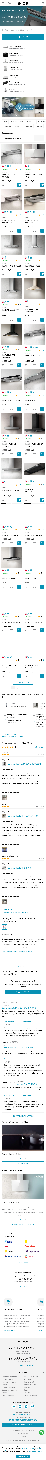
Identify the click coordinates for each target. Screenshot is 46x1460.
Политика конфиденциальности (23, 1430)
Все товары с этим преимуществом (17, 951)
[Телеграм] (32, 1406)
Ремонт (5, 1393)
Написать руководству (23, 1425)
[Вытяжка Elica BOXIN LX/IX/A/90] (11, 514)
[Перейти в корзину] (42, 3)
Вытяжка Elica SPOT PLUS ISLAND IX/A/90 (18, 1048)
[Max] (20, 1406)
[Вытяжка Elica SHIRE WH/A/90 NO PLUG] (34, 154)
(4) (21, 304)
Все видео (23, 1163)
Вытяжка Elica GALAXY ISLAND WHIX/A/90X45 (19, 1008)
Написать (23, 1287)
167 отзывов (39, 747)
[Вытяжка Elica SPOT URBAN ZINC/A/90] (11, 423)
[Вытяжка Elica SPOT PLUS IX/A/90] (11, 469)
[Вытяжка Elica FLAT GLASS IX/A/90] (11, 289)
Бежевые (30, 121)
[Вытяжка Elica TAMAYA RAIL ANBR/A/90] (11, 334)
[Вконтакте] (13, 1406)
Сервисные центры (9, 1390)
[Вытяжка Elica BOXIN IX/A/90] (34, 380)
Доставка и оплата (9, 1377)
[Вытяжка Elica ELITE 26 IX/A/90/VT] (11, 380)
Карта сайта (23, 1436)
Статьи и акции (8, 1395)
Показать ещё (23, 683)
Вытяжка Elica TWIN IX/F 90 (27, 1084)
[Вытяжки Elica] (23, 3)
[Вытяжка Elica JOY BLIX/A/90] (11, 558)
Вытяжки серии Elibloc (12, 126)
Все (5, 121)
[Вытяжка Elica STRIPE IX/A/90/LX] (34, 601)
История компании (31, 1377)
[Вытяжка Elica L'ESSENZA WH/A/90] (34, 558)
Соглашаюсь (23, 1456)
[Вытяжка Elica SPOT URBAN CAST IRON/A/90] (34, 423)
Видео (26, 1390)
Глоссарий (28, 1379)
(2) (21, 169)
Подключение (7, 1379)
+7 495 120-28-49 (23, 1348)
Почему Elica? (29, 1382)
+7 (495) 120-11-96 (23, 1279)
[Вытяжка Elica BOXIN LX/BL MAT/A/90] (34, 469)
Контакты (27, 1393)
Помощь (27, 1387)
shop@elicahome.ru (23, 1414)
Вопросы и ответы (31, 1385)
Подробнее (23, 1262)
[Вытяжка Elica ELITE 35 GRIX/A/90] (34, 514)
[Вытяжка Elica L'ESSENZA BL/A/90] (11, 601)
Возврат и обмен (8, 1387)
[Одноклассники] (26, 1406)
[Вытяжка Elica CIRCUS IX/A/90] (34, 245)
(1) (44, 169)
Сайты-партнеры (30, 1395)
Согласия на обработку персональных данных (29, 1452)
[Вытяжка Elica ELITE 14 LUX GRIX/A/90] (11, 154)
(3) (44, 215)
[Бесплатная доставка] (23, 107)
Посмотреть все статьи (23, 1224)
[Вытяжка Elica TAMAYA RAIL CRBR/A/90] (34, 289)
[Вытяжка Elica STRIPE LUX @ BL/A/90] (11, 645)
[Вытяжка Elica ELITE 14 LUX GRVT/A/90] (34, 200)
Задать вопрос (23, 992)
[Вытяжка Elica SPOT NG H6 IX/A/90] (11, 245)
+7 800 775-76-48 (23, 1358)
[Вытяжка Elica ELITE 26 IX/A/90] (34, 334)
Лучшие (39, 126)
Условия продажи (9, 1382)
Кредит (5, 1385)
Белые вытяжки (17, 121)
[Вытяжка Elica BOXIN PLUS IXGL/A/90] (34, 645)
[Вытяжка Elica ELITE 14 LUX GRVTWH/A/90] (11, 200)
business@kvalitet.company (23, 1420)
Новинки (28, 126)
